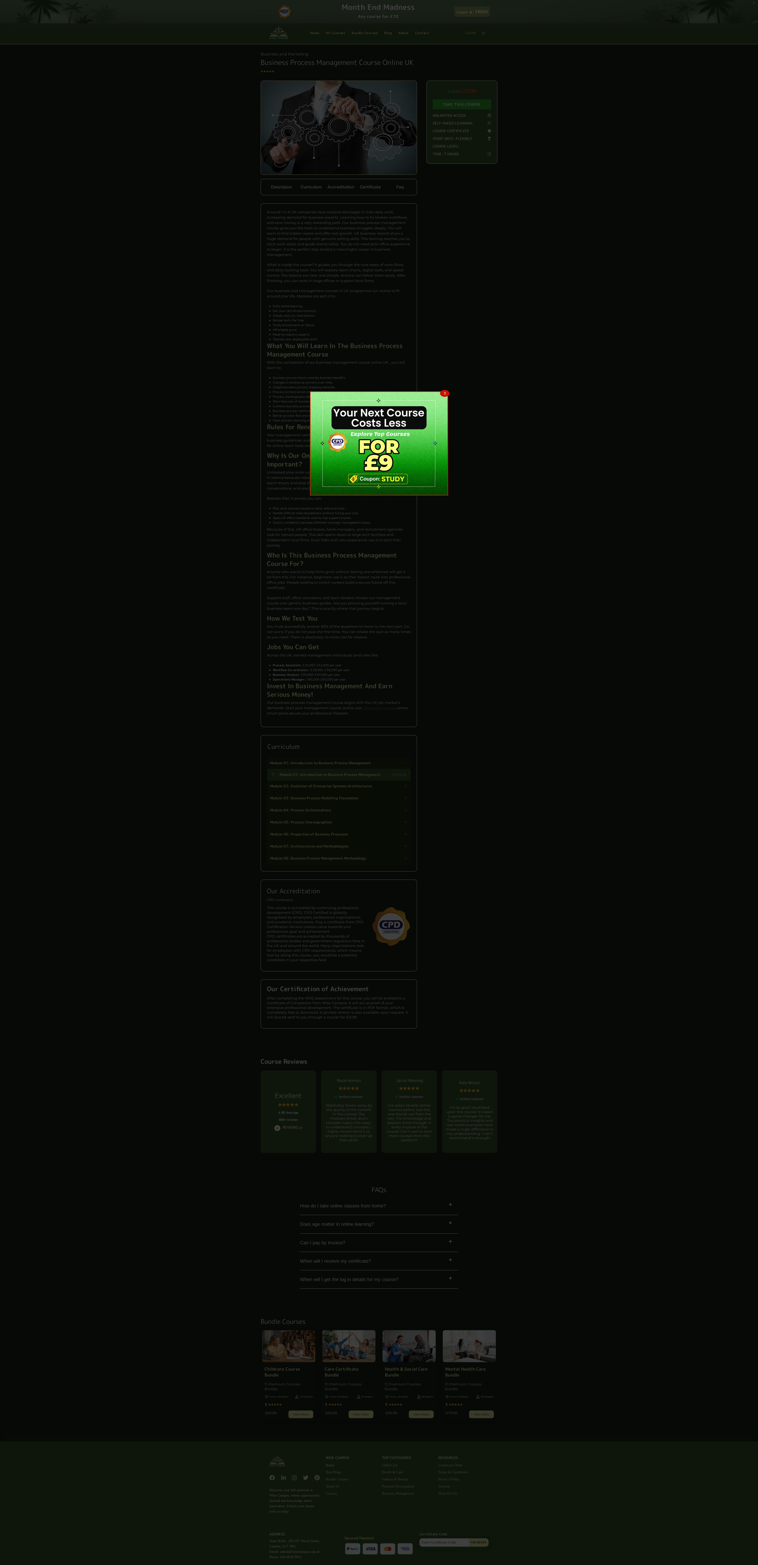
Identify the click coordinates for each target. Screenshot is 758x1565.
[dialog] (379, 443)
